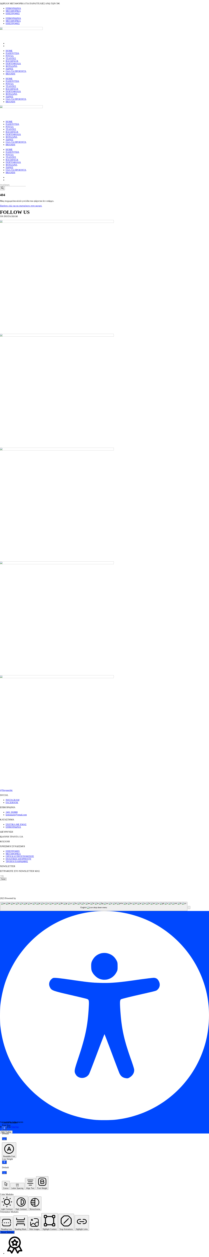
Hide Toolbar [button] (6, 1132)
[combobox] (93, 906)
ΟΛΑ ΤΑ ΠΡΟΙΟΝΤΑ (16, 71)
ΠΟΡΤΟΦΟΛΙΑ (13, 63)
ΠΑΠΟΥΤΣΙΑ (12, 53)
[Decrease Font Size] (4, 1138)
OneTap (15, 1127)
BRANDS (10, 74)
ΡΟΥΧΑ (10, 56)
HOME (9, 51)
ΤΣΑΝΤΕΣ (11, 58)
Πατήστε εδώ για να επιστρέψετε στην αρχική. (21, 206)
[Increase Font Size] (4, 1128)
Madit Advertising (24, 898)
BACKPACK (12, 61)
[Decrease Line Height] (4, 1172)
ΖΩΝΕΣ (9, 68)
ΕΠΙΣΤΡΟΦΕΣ (13, 13)
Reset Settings (7, 1232)
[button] (189, 907)
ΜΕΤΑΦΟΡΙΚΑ (13, 11)
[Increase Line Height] (4, 1162)
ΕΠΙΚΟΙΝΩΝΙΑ (13, 8)
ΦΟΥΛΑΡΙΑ (11, 66)
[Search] (2, 188)
